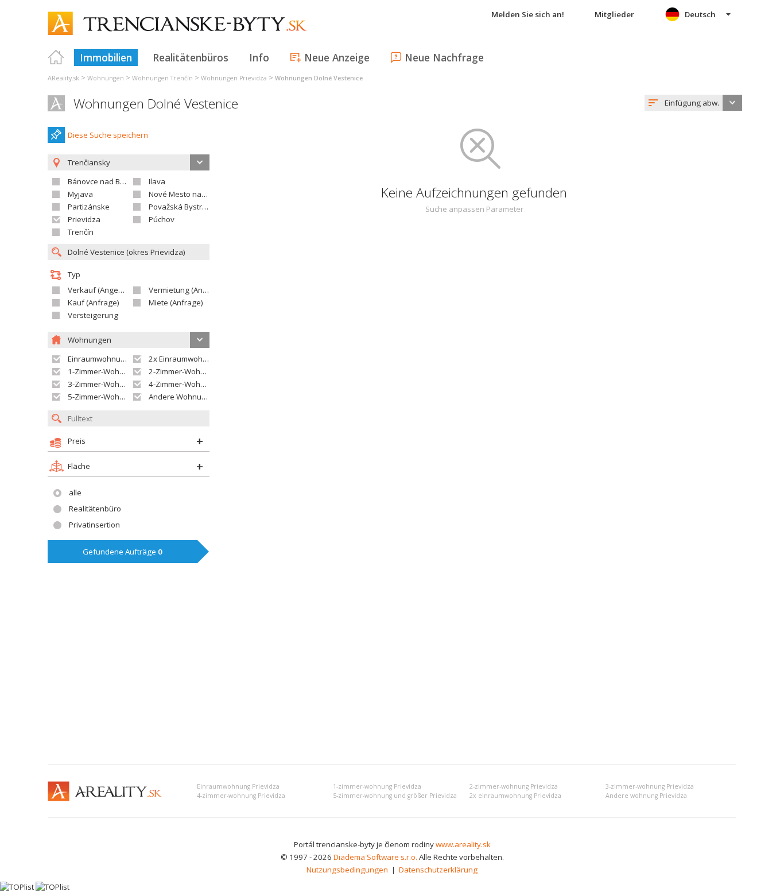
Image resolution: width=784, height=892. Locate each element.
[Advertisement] (392, 669)
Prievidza (84, 219)
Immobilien (106, 57)
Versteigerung (93, 315)
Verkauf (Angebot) (100, 290)
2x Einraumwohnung (185, 359)
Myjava (80, 194)
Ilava (157, 181)
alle (75, 492)
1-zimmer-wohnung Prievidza (377, 786)
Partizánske (89, 206)
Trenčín (81, 232)
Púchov (161, 219)
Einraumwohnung (99, 359)
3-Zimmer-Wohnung (103, 384)
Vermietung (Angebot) (187, 290)
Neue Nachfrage (444, 57)
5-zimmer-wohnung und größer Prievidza (395, 796)
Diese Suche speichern (108, 135)
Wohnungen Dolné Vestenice (155, 104)
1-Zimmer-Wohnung (103, 371)
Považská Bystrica (180, 206)
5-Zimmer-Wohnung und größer (123, 396)
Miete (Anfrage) (176, 302)
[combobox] (693, 103)
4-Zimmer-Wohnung (184, 384)
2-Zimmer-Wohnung (184, 371)
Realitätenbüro (95, 508)
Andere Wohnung (180, 396)
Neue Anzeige (337, 57)
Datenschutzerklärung (438, 869)
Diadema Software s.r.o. (375, 857)
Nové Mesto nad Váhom (190, 194)
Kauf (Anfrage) (93, 302)
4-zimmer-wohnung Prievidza (241, 796)
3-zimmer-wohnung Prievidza (650, 786)
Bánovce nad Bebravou (109, 181)
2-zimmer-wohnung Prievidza (513, 786)
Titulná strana (56, 57)
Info (259, 57)
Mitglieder (614, 14)
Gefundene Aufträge (122, 551)
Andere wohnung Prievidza (646, 796)
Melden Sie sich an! (527, 14)
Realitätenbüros (190, 57)
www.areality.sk (463, 844)
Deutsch (700, 14)
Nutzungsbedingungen (347, 869)
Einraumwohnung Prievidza (238, 786)
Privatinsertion (94, 524)
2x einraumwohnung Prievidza (515, 796)
